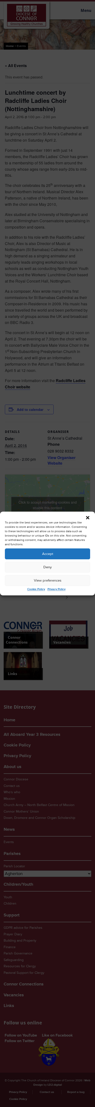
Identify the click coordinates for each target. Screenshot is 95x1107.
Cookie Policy (36, 589)
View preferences (47, 580)
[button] (87, 517)
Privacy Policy (57, 589)
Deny (47, 567)
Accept (47, 554)
